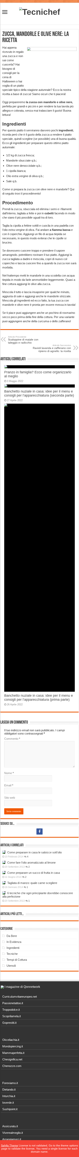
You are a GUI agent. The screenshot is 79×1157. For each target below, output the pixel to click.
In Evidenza (14, 941)
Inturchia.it (8, 1096)
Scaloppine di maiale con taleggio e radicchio (23, 340)
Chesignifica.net (12, 1059)
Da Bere (12, 936)
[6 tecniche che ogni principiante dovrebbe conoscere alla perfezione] (3, 892)
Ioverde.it (8, 1102)
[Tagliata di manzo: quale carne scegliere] (3, 882)
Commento (12, 738)
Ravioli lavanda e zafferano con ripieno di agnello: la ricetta (52, 348)
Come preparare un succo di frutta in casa (33, 872)
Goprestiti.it (9, 1022)
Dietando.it (9, 1089)
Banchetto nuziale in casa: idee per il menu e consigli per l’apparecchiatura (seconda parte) (39, 393)
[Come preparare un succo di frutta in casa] (3, 872)
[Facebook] (39, 831)
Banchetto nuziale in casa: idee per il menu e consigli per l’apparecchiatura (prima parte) (38, 697)
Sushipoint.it (9, 1109)
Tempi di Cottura (17, 959)
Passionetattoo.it (12, 1003)
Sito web (9, 797)
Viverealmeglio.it (12, 1132)
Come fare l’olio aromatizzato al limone (31, 862)
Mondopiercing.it (12, 1046)
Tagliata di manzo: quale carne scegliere (32, 883)
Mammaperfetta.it (13, 1052)
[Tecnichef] (39, 11)
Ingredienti (13, 947)
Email (8, 785)
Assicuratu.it (10, 1126)
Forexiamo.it (10, 1083)
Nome (9, 773)
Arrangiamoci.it (11, 1139)
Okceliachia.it (10, 1039)
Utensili (11, 965)
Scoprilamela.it (11, 1016)
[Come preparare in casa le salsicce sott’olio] (3, 852)
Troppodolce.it (11, 1009)
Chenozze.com (11, 1066)
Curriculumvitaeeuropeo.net (19, 996)
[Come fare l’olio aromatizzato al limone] (3, 862)
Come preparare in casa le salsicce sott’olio (34, 852)
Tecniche (12, 953)
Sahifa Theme (9, 1145)
